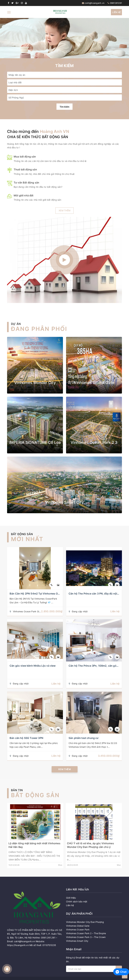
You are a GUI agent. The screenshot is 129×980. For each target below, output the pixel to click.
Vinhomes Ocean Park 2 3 (94, 442)
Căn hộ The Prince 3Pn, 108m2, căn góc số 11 (97, 665)
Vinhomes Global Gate (94, 382)
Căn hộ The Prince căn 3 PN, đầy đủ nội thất (96, 593)
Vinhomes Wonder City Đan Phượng (85, 922)
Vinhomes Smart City (64, 502)
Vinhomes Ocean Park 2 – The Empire (86, 933)
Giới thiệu (71, 897)
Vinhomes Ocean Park (78, 929)
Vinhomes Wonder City (35, 382)
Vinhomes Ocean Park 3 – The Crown (86, 937)
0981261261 (116, 3)
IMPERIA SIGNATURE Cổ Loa (35, 442)
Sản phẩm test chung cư (84, 738)
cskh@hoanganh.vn (94, 3)
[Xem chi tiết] (51, 584)
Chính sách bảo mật (76, 901)
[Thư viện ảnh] (58, 584)
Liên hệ (116, 12)
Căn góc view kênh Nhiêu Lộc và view (33, 665)
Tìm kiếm (64, 106)
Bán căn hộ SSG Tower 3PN (26, 738)
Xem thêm (64, 210)
